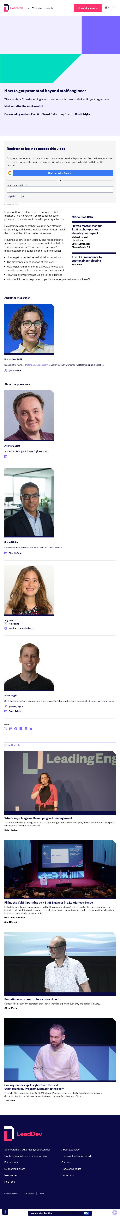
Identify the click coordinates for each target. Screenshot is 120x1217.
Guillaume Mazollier (14, 917)
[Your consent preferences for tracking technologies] (5, 1212)
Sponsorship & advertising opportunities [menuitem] (27, 1149)
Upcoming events (87, 8)
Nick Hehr (77, 264)
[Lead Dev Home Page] (23, 1134)
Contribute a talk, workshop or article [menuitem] (25, 1155)
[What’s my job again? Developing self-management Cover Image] (60, 782)
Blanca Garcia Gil (32, 106)
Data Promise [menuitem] (29, 1193)
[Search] (29, 8)
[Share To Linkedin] (10, 729)
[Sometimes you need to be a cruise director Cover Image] (60, 963)
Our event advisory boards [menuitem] (76, 1155)
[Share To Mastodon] (26, 729)
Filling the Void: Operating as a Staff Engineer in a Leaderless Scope (48, 902)
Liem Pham (78, 240)
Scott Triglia (82, 114)
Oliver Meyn (10, 1007)
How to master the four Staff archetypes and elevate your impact (87, 229)
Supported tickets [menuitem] (14, 1168)
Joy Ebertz (66, 114)
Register (11, 196)
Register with (60, 173)
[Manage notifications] (114, 1212)
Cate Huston (11, 829)
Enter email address (17, 184)
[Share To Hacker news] (20, 729)
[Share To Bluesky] (31, 729)
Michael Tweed (80, 236)
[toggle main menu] (114, 8)
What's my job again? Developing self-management (38, 818)
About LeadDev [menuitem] (70, 1149)
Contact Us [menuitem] (68, 1175)
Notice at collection (42, 1213)
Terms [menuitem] (41, 1193)
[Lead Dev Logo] (13, 8)
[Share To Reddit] (15, 729)
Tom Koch (9, 1100)
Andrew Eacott (30, 114)
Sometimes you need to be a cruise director (33, 999)
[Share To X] (5, 729)
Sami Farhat (10, 922)
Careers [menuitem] (66, 1162)
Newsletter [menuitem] (10, 1175)
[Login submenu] (107, 7)
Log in (21, 196)
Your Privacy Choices (69, 1213)
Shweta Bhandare (81, 243)
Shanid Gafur (49, 114)
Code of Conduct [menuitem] (71, 1168)
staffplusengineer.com (37, 364)
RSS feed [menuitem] (9, 1181)
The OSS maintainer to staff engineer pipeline (87, 258)
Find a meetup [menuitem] (12, 1162)
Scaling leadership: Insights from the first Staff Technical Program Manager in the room (34, 1086)
